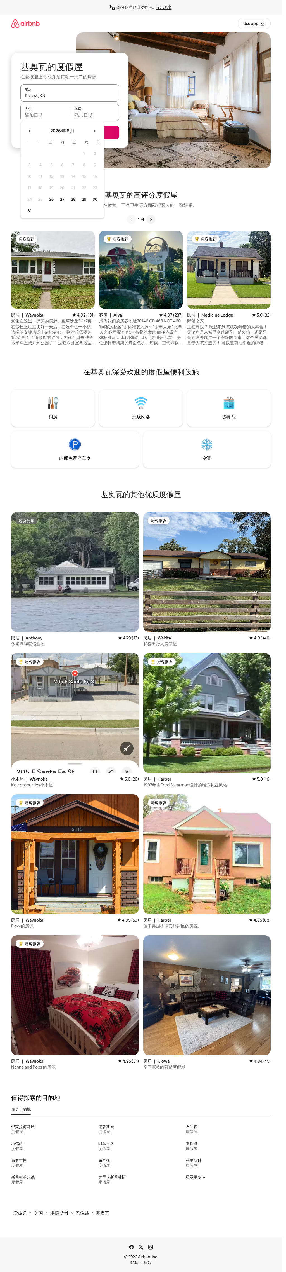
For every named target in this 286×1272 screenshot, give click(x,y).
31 (30, 210)
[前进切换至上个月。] (30, 131)
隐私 (134, 1262)
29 (84, 199)
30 (95, 199)
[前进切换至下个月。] (94, 131)
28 (73, 199)
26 (51, 199)
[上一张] (131, 219)
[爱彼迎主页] (25, 23)
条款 (147, 1262)
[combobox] (70, 95)
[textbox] (45, 115)
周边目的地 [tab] (21, 1109)
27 (62, 199)
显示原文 (164, 7)
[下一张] (150, 219)
